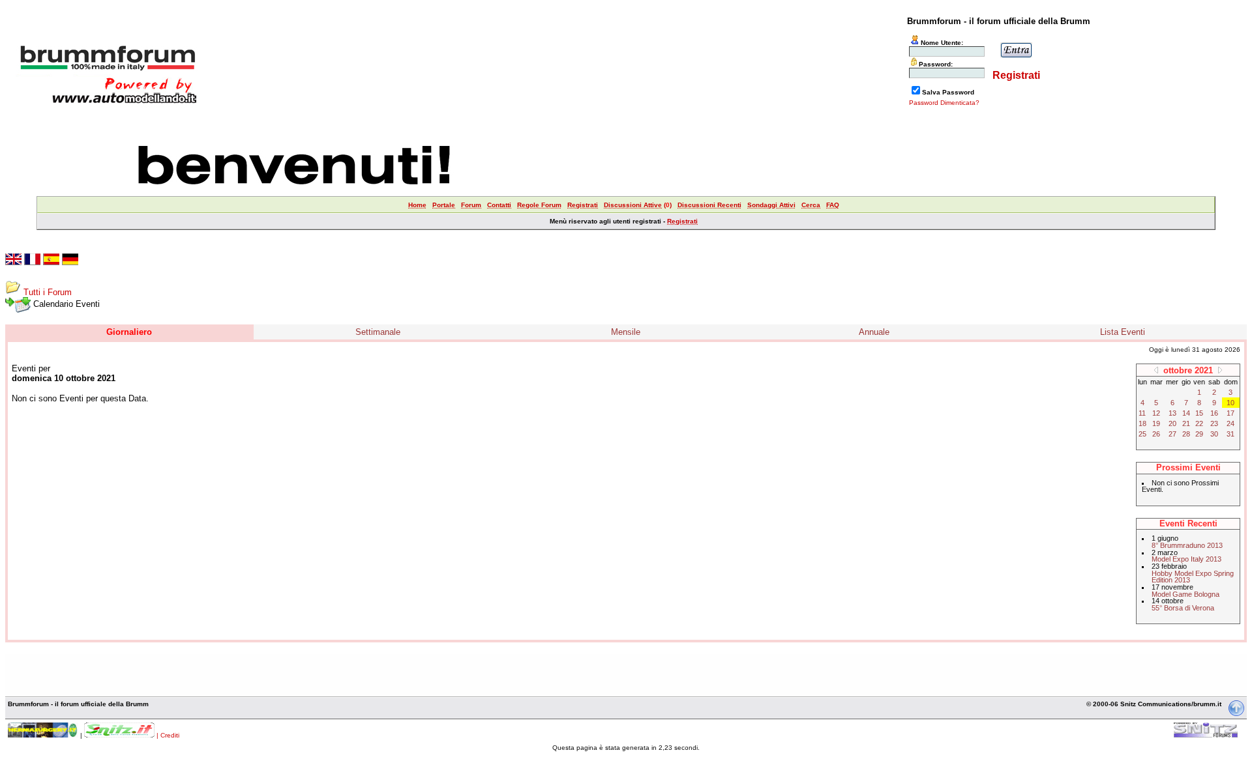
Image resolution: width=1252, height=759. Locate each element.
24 (1230, 423)
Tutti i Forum (47, 292)
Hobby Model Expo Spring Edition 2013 (1193, 576)
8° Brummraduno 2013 (1187, 545)
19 (1156, 423)
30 (1214, 434)
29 (1199, 434)
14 (1186, 413)
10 (1230, 403)
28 (1186, 434)
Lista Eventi (1122, 332)
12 (1156, 413)
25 (1142, 434)
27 (1172, 434)
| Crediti (167, 735)
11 (1142, 413)
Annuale (874, 332)
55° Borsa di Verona (1183, 608)
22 (1199, 423)
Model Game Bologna (1185, 594)
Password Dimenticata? (944, 102)
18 (1142, 423)
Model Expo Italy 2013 (1186, 559)
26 (1156, 434)
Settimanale (377, 332)
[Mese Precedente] (1156, 369)
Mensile (625, 332)
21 (1186, 423)
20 (1172, 423)
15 (1199, 413)
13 (1172, 413)
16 (1214, 413)
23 (1214, 423)
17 (1230, 413)
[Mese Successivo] (1220, 369)
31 (1230, 434)
